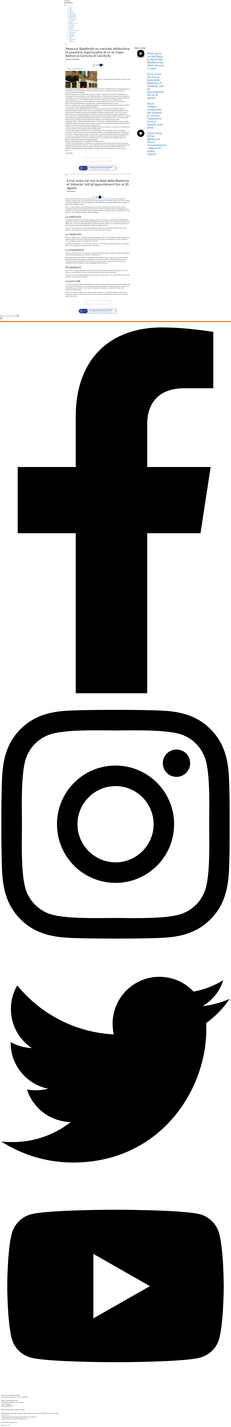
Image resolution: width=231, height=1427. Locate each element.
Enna (70, 7)
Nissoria (71, 28)
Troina (71, 37)
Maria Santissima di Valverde (100, 199)
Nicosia (71, 27)
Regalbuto (72, 34)
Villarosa (71, 41)
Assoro (71, 12)
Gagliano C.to (73, 23)
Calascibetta (72, 16)
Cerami (71, 21)
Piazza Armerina (73, 30)
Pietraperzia (72, 32)
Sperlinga (71, 36)
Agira (70, 9)
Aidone (71, 10)
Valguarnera (72, 39)
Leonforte (72, 25)
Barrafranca (72, 14)
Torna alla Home (98, 159)
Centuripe (72, 19)
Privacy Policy (68, 3)
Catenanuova (73, 18)
